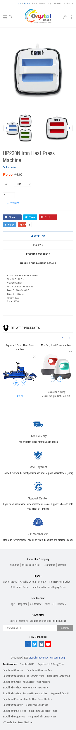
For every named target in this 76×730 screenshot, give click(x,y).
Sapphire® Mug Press (14, 716)
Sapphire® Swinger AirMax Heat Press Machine (26, 682)
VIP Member (68, 3)
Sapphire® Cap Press (37, 705)
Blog (49, 3)
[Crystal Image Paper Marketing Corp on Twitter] (34, 644)
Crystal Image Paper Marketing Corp (47, 657)
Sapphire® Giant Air (13, 705)
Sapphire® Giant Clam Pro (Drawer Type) (23, 676)
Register (27, 3)
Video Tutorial (10, 581)
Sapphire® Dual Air (59, 693)
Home (34, 3)
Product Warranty (38, 254)
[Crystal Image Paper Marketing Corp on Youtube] (48, 644)
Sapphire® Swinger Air (58, 676)
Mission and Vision (31, 565)
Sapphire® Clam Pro (13, 670)
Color (5, 184)
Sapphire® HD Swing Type (51, 664)
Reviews (38, 245)
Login (19, 3)
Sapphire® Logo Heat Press (43, 711)
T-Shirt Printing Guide (59, 581)
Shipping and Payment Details (38, 263)
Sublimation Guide (20, 587)
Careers (42, 3)
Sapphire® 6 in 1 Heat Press (42, 716)
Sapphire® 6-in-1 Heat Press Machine (20, 347)
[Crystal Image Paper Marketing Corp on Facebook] (28, 644)
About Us (14, 565)
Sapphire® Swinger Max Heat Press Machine (25, 687)
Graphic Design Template (33, 581)
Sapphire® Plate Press (14, 711)
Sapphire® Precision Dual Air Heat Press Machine (27, 699)
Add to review (9, 167)
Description (38, 235)
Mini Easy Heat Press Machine (56, 345)
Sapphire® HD (27, 664)
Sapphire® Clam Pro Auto (39, 670)
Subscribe (65, 628)
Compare (62, 604)
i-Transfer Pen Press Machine (17, 722)
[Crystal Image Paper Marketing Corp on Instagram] (41, 644)
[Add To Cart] (16, 383)
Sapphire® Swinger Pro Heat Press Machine (25, 693)
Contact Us (49, 565)
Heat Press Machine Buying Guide (49, 587)
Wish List (57, 3)
